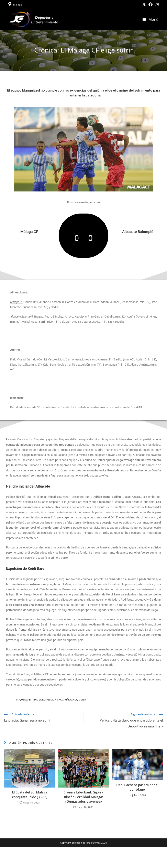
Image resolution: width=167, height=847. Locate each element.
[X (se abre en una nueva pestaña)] (144, 4)
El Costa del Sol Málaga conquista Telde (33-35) (29, 794)
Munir (82, 699)
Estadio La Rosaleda (41, 699)
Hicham (59, 699)
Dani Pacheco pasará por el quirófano (137, 787)
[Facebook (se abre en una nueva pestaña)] (150, 4)
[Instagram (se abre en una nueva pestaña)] (156, 4)
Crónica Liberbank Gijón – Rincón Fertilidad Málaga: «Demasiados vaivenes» (83, 797)
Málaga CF (71, 699)
